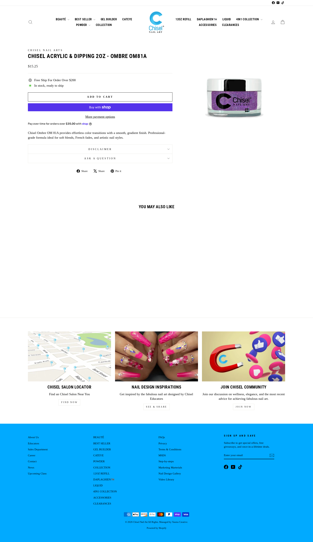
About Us (33, 437)
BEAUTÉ (61, 19)
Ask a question (100, 158)
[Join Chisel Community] (243, 356)
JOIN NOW (244, 407)
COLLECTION (104, 25)
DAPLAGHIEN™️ (207, 19)
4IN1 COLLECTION (248, 19)
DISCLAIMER (100, 149)
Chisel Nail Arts (45, 50)
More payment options (100, 117)
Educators (33, 443)
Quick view (58, 275)
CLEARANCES (230, 25)
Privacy (162, 443)
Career (31, 455)
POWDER (82, 25)
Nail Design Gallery (169, 473)
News (31, 467)
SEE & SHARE (156, 407)
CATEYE (127, 19)
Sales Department (38, 449)
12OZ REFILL (183, 19)
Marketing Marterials (170, 467)
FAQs (161, 437)
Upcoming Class (37, 473)
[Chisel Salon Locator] (69, 356)
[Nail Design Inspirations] (156, 356)
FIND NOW (69, 402)
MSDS (162, 455)
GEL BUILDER (109, 19)
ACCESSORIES (208, 25)
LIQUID (226, 19)
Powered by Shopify (156, 528)
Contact (32, 461)
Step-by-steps (166, 461)
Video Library (166, 479)
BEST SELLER (84, 19)
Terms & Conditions (169, 449)
